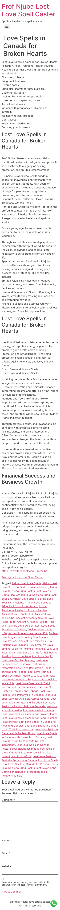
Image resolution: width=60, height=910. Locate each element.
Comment (9, 799)
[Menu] (7, 26)
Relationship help (12, 775)
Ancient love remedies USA (35, 641)
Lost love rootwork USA (16, 679)
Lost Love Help (21, 656)
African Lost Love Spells (26, 583)
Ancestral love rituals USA (17, 614)
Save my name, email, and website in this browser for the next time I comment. (26, 883)
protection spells (37, 771)
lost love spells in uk (33, 752)
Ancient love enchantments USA (27, 633)
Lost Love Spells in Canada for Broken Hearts (29, 714)
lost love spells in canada (38, 710)
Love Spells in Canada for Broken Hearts (33, 764)
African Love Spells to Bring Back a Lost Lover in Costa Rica (30, 591)
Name (6, 840)
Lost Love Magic (42, 656)
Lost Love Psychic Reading (18, 660)
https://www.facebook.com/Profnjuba (24, 571)
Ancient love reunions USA (18, 644)
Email (6, 853)
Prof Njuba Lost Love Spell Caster (28, 10)
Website (6, 866)
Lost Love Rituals (43, 675)
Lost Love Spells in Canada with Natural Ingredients (27, 740)
